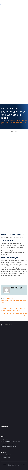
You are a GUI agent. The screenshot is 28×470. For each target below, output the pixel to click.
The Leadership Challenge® (7, 444)
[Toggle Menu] (26, 1)
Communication (14, 122)
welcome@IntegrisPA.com (7, 454)
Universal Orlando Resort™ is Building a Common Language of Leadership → (15, 314)
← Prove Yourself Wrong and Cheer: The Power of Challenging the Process (12, 309)
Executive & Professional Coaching (9, 446)
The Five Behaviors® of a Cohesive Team (10, 441)
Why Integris (4, 449)
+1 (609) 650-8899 (5, 457)
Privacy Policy (17, 465)
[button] (2, 429)
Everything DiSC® (5, 439)
